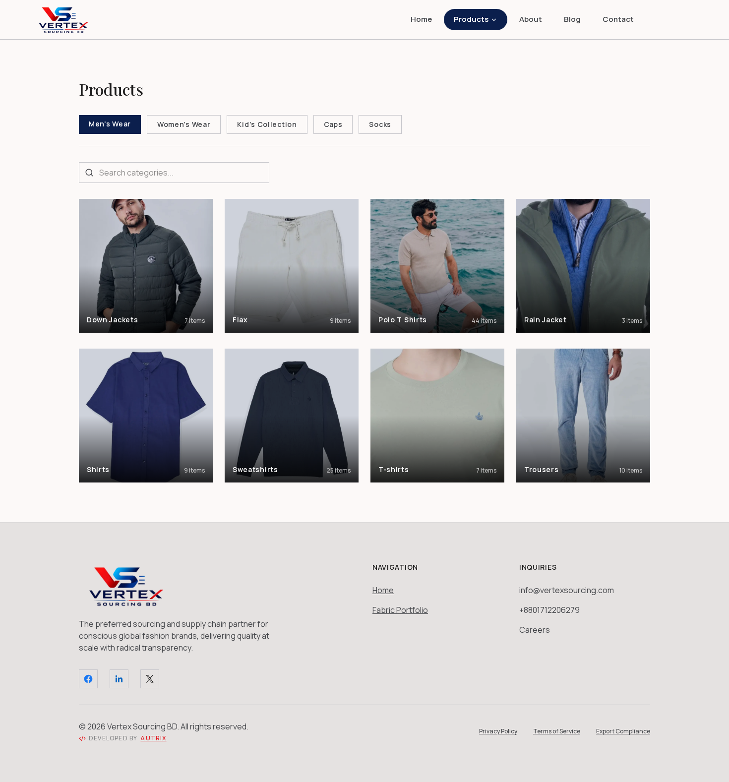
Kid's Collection (267, 124)
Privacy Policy (498, 731)
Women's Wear (183, 124)
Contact (618, 19)
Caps (333, 124)
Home (421, 19)
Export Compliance (623, 731)
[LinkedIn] (119, 678)
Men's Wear (110, 123)
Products (471, 19)
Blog (572, 19)
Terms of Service (556, 731)
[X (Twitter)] (149, 678)
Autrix (153, 738)
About (530, 19)
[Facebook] (88, 678)
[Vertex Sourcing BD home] (63, 20)
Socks (380, 124)
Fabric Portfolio (400, 609)
